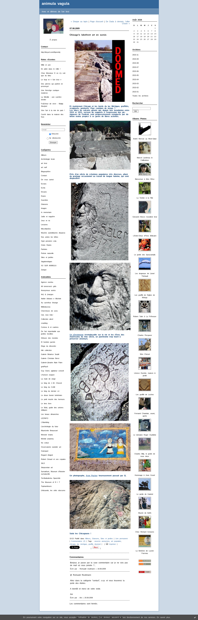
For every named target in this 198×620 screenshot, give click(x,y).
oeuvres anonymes (102, 541)
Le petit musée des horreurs (53, 399)
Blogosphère (45, 171)
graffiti (90, 544)
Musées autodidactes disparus (53, 233)
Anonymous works (48, 290)
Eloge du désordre (48, 346)
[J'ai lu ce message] (195, 617)
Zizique (43, 270)
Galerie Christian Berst (50, 358)
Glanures (44, 204)
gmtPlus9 (44, 366)
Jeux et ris (45, 220)
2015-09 (135, 59)
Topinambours (46, 486)
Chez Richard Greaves (144, 532)
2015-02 (135, 87)
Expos (43, 196)
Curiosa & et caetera (49, 327)
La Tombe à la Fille (145, 198)
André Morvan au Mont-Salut (144, 139)
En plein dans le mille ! (50, 69)
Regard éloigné (47, 455)
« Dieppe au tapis (79, 21)
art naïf (44, 167)
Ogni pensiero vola (48, 241)
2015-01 (135, 92)
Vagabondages (46, 261)
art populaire (116, 541)
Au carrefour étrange (49, 303)
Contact (44, 175)
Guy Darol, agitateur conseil (52, 371)
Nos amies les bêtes (49, 237)
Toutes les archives (140, 96)
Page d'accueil (96, 21)
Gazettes (44, 200)
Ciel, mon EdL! (47, 315)
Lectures (44, 224)
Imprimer (112, 544)
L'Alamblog (45, 422)
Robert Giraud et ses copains (53, 459)
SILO (43, 463)
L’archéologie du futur (49, 426)
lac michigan (82, 544)
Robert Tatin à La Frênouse (144, 316)
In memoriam (46, 212)
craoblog (44, 323)
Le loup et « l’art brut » (51, 80)
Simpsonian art (47, 467)
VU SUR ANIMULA (48, 265)
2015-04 (135, 79)
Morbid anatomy (47, 439)
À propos (53, 40)
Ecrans (43, 184)
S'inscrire (55, 134)
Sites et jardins (47, 257)
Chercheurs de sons (49, 311)
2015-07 (135, 67)
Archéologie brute (48, 159)
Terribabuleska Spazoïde (50, 478)
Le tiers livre (46, 403)
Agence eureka (47, 282)
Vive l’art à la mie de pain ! (53, 110)
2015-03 (135, 83)
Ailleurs (43, 155)
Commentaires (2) (78, 541)
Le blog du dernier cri (50, 391)
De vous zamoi (47, 179)
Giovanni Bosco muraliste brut (145, 217)
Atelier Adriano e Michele (51, 299)
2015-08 (135, 63)
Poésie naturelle (47, 253)
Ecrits (43, 188)
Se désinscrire (55, 138)
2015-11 (135, 55)
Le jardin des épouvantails (144, 255)
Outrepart (44, 451)
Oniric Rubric (46, 245)
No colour (45, 443)
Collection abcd (47, 319)
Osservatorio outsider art (51, 447)
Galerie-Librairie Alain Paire (51, 362)
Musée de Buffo (144, 513)
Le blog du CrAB (48, 387)
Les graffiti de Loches (145, 394)
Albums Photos (139, 119)
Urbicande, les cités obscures (53, 490)
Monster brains (47, 435)
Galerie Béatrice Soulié (50, 354)
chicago (72, 544)
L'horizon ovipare (47, 375)
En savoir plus (163, 617)
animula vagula (55, 4)
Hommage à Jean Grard (145, 475)
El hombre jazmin (48, 342)
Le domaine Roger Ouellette (144, 435)
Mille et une (46, 65)
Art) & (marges (47, 294)
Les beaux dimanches (50, 414)
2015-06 (135, 71)
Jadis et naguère (48, 216)
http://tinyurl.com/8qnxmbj (50, 52)
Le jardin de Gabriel (145, 494)
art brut (44, 163)
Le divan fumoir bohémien (51, 395)
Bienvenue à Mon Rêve (144, 179)
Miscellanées (46, 229)
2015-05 (135, 75)
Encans (44, 192)
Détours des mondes (49, 338)
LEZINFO (44, 418)
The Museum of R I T (50, 482)
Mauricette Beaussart (49, 430)
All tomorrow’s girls (48, 286)
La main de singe (48, 379)
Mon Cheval (145, 354)
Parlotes (44, 249)
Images (44, 208)
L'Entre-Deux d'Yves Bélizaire (144, 236)
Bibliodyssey (45, 307)
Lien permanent (121, 538)
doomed (98, 544)
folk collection (46, 350)
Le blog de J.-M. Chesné (51, 383)
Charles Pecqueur (145, 335)
